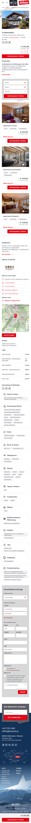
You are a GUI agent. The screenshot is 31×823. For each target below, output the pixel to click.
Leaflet (20, 331)
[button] (3, 2)
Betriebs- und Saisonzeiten (5, 771)
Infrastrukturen (6, 783)
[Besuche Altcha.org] (25, 685)
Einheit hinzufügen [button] (8, 617)
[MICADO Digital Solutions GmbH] (15, 804)
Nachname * (19, 632)
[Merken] (27, 52)
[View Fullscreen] (27, 328)
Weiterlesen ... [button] (6, 74)
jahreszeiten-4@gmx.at (11, 290)
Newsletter (7, 673)
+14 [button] (26, 211)
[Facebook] (3, 745)
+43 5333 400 (8, 728)
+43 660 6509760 (10, 283)
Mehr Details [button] (8, 137)
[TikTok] (12, 745)
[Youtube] (9, 745)
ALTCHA (24, 688)
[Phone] (23, 52)
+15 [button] (26, 120)
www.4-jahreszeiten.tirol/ (12, 293)
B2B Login (26, 811)
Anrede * (6, 625)
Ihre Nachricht (8, 653)
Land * (5, 646)
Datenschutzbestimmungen (13, 670)
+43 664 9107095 (10, 286)
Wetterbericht (6, 780)
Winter (18, 771)
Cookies (21, 811)
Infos (3, 768)
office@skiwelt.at (10, 731)
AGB (10, 811)
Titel (17, 625)
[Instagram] (6, 745)
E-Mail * (6, 639)
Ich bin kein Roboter (12, 685)
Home (3, 7)
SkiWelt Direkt (6, 774)
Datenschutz (15, 811)
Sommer (18, 768)
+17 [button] (26, 164)
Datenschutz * (8, 665)
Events (4, 776)
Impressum (4, 811)
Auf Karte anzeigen (14, 37)
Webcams (4, 778)
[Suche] (7, 2)
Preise (18, 773)
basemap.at (26, 331)
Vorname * (6, 632)
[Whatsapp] (16, 745)
